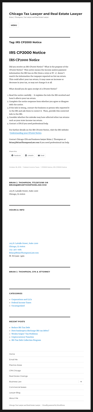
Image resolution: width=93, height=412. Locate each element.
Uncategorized (18, 306)
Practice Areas (15, 365)
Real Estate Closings (18, 376)
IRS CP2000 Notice (27, 52)
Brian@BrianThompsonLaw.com (24, 253)
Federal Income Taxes (31, 167)
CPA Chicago (15, 371)
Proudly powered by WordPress (53, 405)
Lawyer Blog (14, 393)
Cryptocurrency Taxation (22, 337)
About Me (13, 398)
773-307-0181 (15, 249)
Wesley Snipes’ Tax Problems (24, 334)
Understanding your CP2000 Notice (25, 133)
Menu (14, 25)
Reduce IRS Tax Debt (20, 327)
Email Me (13, 359)
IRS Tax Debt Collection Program (26, 340)
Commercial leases (17, 387)
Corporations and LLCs (21, 299)
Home (12, 354)
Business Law (15, 382)
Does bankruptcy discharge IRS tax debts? (30, 331)
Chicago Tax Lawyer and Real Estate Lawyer (45, 14)
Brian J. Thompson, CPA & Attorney (29, 272)
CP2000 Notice (46, 167)
